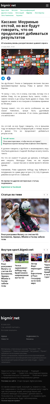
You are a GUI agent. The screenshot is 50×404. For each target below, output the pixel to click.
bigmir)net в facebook (11, 187)
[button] (44, 194)
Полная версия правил (10, 400)
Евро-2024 (5, 10)
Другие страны (7, 13)
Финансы (29, 339)
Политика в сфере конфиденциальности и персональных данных (24, 376)
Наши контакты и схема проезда (14, 371)
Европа (29, 13)
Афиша (4, 336)
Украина (19, 15)
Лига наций (19, 13)
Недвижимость (32, 336)
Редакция (35, 371)
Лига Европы (39, 13)
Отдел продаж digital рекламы (29, 381)
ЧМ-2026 (14, 10)
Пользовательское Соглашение (16, 375)
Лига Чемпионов (7, 15)
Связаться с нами (8, 373)
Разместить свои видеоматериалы (33, 373)
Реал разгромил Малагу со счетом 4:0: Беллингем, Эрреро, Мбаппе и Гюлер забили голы (23, 237)
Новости (4, 339)
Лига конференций (27, 10)
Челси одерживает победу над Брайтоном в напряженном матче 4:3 (22, 271)
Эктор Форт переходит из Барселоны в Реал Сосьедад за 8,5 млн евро (36, 273)
